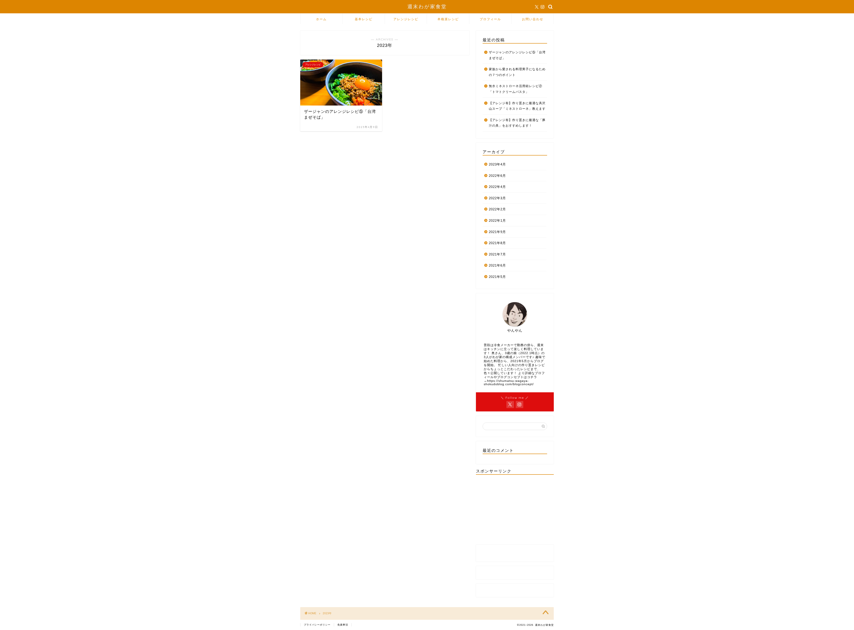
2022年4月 (497, 187)
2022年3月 (497, 198)
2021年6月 (497, 265)
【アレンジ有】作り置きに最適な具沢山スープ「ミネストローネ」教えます (517, 106)
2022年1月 (497, 220)
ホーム (321, 19)
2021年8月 (497, 243)
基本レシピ (364, 19)
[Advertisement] (515, 509)
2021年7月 (497, 254)
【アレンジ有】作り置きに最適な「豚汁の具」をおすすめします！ (517, 123)
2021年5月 (497, 277)
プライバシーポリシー (317, 624)
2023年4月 (497, 164)
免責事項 (342, 624)
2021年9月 (497, 232)
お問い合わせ (532, 19)
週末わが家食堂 (427, 6)
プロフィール (490, 19)
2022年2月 (497, 209)
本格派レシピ (448, 19)
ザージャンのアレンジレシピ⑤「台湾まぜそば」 (517, 55)
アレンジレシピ (405, 19)
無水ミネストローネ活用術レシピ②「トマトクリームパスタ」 (515, 89)
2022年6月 (497, 175)
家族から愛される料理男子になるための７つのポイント (517, 72)
